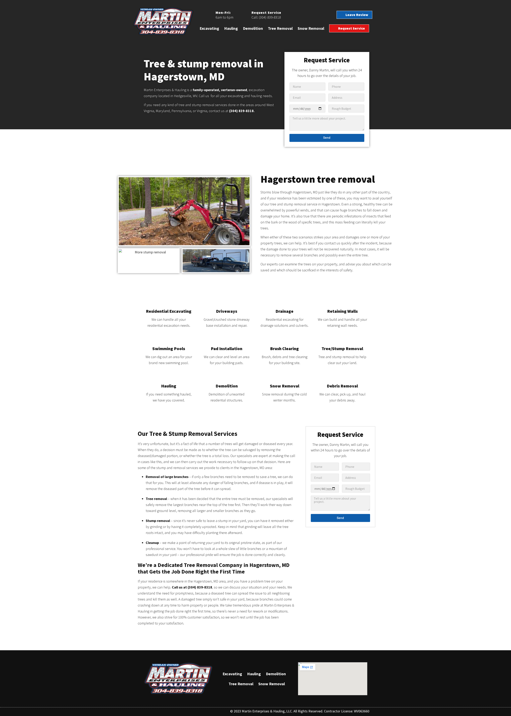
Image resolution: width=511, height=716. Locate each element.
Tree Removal (280, 28)
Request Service (266, 12)
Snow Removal (311, 28)
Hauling (231, 28)
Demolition (253, 28)
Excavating (209, 28)
